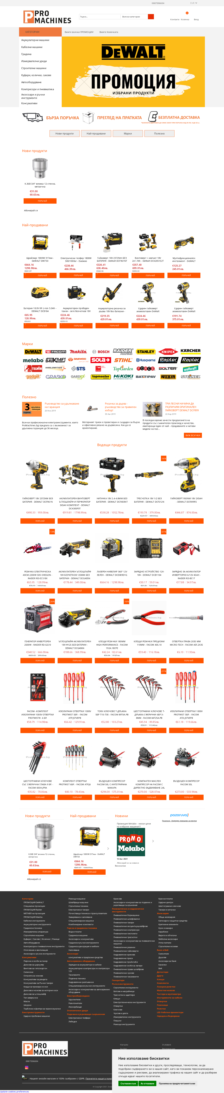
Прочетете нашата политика (100, 1078)
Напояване (74, 950)
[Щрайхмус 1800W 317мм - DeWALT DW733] (40, 242)
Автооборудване (31, 82)
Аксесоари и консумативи (81, 939)
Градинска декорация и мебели (84, 946)
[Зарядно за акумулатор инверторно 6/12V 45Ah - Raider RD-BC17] (186, 548)
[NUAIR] (168, 376)
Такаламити (74, 974)
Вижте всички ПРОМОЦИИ (79, 32)
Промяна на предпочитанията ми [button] (177, 1083)
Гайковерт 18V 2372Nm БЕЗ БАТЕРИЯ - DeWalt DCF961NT (112, 258)
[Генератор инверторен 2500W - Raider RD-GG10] (37, 618)
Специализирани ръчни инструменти (87, 985)
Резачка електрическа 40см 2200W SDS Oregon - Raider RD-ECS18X (37, 575)
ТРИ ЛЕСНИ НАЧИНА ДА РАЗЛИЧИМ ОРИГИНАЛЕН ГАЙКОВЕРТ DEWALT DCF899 (182, 407)
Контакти (174, 19)
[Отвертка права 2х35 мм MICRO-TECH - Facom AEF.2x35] (186, 618)
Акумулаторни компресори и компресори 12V (89, 969)
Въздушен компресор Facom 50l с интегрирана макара (112, 784)
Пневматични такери (124, 922)
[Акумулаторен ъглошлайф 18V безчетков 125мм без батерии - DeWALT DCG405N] (75, 548)
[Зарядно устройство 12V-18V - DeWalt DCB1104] (149, 548)
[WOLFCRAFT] (190, 368)
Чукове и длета (121, 1013)
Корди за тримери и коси (36, 986)
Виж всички (120, 865)
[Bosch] (101, 351)
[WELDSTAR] (56, 368)
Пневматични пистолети (125, 933)
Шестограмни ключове (169, 906)
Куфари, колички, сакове (36, 75)
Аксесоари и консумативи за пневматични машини (134, 942)
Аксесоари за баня (167, 961)
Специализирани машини (81, 920)
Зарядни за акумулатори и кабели (85, 964)
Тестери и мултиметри (169, 994)
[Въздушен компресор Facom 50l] (186, 757)
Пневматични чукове (124, 973)
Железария (163, 913)
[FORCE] (145, 368)
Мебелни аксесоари (168, 939)
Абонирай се (31, 210)
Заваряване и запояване (80, 917)
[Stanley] (145, 352)
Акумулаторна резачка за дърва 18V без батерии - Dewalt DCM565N (112, 309)
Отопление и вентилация (36, 950)
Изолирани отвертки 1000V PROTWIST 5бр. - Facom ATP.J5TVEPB (75, 714)
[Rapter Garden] (190, 360)
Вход (196, 19)
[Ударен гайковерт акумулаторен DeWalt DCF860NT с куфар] (148, 293)
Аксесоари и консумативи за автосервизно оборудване (89, 991)
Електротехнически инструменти (130, 1002)
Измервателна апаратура (36, 931)
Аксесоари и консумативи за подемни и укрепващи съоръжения (133, 903)
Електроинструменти (33, 1012)
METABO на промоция (34, 913)
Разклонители (75, 1003)
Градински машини (78, 935)
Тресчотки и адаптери (124, 995)
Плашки (117, 1020)
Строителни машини (33, 68)
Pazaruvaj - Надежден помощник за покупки (179, 821)
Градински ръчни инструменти (84, 942)
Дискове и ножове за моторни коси (41, 990)
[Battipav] (145, 377)
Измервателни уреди (34, 61)
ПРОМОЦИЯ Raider (33, 909)
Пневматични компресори (126, 929)
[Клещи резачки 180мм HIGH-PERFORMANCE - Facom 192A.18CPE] (112, 618)
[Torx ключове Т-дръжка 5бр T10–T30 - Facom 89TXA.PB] (112, 687)
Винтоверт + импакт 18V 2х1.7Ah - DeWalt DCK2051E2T (148, 258)
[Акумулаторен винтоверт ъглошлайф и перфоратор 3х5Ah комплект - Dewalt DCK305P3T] (75, 475)
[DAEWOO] (78, 360)
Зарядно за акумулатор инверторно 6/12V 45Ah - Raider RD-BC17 (186, 575)
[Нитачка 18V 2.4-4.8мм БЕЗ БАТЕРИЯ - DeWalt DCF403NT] (112, 475)
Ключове (118, 1009)
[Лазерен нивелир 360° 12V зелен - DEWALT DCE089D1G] (112, 548)
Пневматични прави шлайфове (129, 969)
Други (160, 975)
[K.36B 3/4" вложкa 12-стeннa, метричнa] (40, 168)
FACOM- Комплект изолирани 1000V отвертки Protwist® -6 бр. (37, 714)
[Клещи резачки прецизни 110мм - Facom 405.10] (149, 618)
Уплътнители (164, 942)
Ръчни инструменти (122, 984)
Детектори (162, 972)
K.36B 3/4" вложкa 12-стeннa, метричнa (40, 184)
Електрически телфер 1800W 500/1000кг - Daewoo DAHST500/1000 (76, 259)
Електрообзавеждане (78, 995)
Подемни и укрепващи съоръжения (86, 1014)
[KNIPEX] (168, 351)
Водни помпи (75, 931)
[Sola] (101, 360)
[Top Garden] (123, 368)
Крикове (118, 898)
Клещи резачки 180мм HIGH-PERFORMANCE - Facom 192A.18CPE (112, 645)
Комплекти (163, 983)
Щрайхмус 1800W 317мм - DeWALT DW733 (40, 258)
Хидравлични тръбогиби (126, 962)
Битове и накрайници (124, 991)
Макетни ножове (166, 990)
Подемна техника (77, 978)
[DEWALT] (33, 351)
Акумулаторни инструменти (37, 924)
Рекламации (168, 1048)
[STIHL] (123, 360)
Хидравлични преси (123, 958)
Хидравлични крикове (124, 954)
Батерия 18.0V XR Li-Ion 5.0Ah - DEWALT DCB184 (40, 309)
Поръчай (42, 201)
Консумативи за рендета (35, 979)
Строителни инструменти (126, 987)
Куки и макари (165, 928)
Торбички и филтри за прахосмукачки (42, 1008)
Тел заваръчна (31, 997)
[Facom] (56, 351)
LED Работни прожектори (170, 1012)
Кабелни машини (31, 47)
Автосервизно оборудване (81, 961)
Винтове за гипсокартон (35, 968)
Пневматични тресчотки (125, 937)
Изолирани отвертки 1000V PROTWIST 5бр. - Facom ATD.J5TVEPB (186, 714)
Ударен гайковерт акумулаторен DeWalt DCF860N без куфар (184, 309)
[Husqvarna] (145, 360)
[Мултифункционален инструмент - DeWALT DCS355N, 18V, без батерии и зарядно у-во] (184, 242)
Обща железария (166, 917)
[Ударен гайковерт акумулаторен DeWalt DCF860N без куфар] (184, 293)
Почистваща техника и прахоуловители (88, 913)
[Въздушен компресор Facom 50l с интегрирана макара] (112, 757)
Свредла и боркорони (168, 1016)
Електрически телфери (80, 1017)
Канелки (162, 964)
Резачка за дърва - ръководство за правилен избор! (120, 407)
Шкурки (27, 1005)
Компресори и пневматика (37, 89)
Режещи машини (77, 898)
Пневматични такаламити (126, 976)
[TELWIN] (33, 368)
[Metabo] (33, 360)
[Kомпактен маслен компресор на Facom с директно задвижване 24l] (149, 757)
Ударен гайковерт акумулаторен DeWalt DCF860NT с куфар (148, 309)
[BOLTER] (168, 368)
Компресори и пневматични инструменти (44, 946)
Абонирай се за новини (128, 863)
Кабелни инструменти (34, 920)
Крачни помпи (165, 898)
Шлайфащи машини (78, 902)
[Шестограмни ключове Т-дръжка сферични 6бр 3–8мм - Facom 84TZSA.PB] (149, 687)
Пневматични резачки (124, 947)
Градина (26, 54)
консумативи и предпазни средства (86, 957)
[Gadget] (33, 376)
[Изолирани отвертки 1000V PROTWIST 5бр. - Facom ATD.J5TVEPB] (186, 687)
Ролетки (161, 1008)
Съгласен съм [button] (128, 1083)
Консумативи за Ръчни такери (38, 983)
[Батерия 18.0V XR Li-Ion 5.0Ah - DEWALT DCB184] (40, 292)
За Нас (123, 1048)
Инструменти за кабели (169, 997)
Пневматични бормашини (126, 915)
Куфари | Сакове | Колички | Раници (41, 939)
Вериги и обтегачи (167, 935)
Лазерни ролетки (166, 986)
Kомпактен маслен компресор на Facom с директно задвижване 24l (149, 784)
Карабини (163, 931)
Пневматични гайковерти (126, 951)
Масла (27, 1001)
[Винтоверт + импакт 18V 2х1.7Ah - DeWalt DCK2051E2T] (148, 242)
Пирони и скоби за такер (36, 961)
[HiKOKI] (123, 377)
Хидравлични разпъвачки (81, 982)
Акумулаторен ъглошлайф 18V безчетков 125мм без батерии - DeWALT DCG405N (75, 575)
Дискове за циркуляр (34, 964)
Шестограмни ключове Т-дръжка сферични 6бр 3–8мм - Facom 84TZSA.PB (149, 714)
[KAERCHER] (190, 352)
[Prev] (66, 73)
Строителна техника (78, 906)
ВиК (160, 968)
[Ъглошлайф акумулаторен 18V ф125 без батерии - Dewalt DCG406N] (75, 618)
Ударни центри (165, 902)
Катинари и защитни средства (172, 920)
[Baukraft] (56, 360)
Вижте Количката (109, 32)
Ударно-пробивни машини (37, 1016)
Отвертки (118, 1006)
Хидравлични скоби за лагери (128, 965)
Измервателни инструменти (127, 1017)
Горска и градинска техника (82, 928)
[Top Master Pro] (101, 377)
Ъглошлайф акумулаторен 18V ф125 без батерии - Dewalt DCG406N (75, 645)
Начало (124, 1044)
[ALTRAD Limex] (101, 368)
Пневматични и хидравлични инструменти (128, 910)
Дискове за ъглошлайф (35, 994)
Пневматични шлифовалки (127, 918)
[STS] (78, 368)
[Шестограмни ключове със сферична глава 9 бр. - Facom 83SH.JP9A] (37, 757)
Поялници (162, 1005)
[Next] (200, 73)
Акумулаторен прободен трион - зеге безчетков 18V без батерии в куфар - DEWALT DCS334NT (76, 309)
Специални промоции (34, 906)
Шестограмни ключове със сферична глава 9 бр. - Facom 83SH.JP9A (37, 784)
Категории (27, 898)
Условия (166, 1044)
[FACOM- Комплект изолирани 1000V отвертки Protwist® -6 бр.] (37, 687)
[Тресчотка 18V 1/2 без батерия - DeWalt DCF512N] (149, 475)
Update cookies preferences (14, 1091)
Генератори (118, 980)
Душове (162, 957)
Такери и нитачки (167, 909)
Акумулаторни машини (35, 40)
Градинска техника (33, 928)
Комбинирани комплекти (81, 924)
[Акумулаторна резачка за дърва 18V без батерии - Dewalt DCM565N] (112, 293)
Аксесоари (72, 953)
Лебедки (73, 1021)
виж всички (193, 435)
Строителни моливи (168, 946)
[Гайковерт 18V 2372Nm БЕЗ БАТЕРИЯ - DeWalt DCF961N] (37, 475)
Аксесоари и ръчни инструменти (33, 96)
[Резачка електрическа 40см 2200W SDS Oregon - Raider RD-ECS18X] (37, 548)
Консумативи (29, 103)
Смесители (163, 953)
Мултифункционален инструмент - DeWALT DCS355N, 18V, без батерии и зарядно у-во (184, 259)
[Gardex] (78, 376)
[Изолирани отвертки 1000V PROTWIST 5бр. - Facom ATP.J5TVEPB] (75, 687)
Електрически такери (79, 909)
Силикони (28, 972)
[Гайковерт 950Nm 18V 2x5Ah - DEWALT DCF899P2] (186, 475)
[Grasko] (56, 377)
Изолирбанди (75, 1006)
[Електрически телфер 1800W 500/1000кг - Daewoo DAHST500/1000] (76, 242)
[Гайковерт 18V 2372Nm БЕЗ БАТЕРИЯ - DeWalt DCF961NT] (112, 242)
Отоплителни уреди (77, 1010)
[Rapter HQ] (168, 360)
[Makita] (78, 351)
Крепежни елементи (168, 924)
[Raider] (123, 351)
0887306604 (158, 3)
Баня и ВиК (163, 950)
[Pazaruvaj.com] (179, 816)
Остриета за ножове (33, 975)
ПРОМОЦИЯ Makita (33, 917)
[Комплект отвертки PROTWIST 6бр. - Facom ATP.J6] (75, 757)
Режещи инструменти (124, 1024)
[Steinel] (190, 376)
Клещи (117, 998)
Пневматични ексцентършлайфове (131, 926)
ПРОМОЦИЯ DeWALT (34, 902)
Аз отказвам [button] (147, 1083)
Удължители (74, 999)
